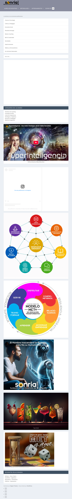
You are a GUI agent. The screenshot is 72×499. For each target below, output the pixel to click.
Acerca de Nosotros (10, 8)
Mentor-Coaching (9, 34)
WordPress (29, 486)
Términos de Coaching (10, 111)
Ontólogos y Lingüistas (10, 116)
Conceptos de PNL (9, 113)
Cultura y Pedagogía (10, 23)
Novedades (7, 41)
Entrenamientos (37, 8)
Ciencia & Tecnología (10, 20)
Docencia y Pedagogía (10, 118)
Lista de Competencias (10, 115)
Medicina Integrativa (10, 120)
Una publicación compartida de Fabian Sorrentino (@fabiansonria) (22, 208)
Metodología (24, 8)
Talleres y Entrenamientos (11, 48)
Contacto (48, 8)
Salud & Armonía (9, 44)
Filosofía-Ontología (9, 30)
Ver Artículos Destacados (11, 51)
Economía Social (9, 27)
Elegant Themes (14, 486)
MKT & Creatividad (9, 37)
